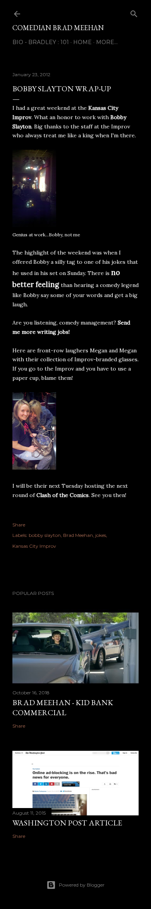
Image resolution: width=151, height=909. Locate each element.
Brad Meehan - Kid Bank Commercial (62, 707)
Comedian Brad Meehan (58, 27)
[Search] (134, 12)
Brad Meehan (78, 535)
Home (82, 42)
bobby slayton (45, 535)
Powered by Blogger (82, 885)
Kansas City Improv (34, 546)
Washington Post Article (67, 823)
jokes (100, 535)
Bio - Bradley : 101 (40, 42)
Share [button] (18, 525)
